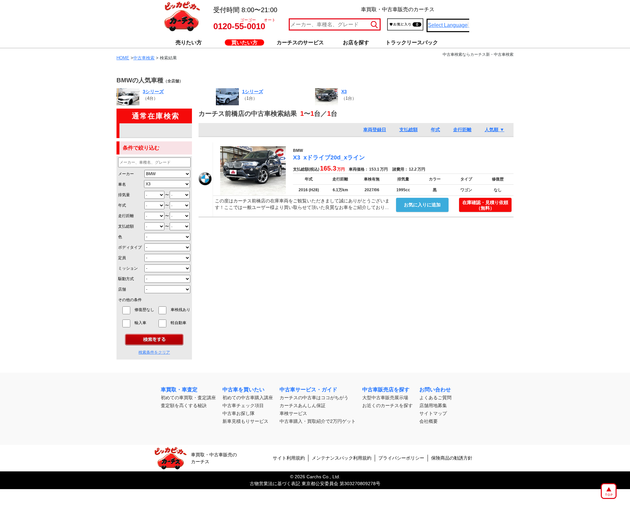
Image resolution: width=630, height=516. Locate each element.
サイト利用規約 (289, 458)
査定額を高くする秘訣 (184, 405)
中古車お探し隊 (238, 413)
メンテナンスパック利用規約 (341, 458)
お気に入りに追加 (422, 204)
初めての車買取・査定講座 (188, 397)
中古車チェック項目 (243, 405)
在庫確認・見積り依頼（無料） (485, 205)
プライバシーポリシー (401, 458)
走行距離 (126, 216)
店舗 (122, 289)
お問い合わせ (435, 389)
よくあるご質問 (435, 397)
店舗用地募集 (433, 405)
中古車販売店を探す (386, 389)
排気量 (124, 195)
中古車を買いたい (243, 389)
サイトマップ (433, 413)
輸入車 (144, 322)
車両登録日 (374, 129)
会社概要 (428, 421)
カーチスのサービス (300, 42)
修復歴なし (144, 309)
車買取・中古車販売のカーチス (214, 458)
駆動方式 (126, 279)
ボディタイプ (130, 247)
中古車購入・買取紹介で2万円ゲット (318, 421)
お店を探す (356, 42)
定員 (122, 258)
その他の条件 (130, 300)
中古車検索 (144, 57)
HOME (122, 57)
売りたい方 (189, 42)
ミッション (128, 268)
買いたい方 (244, 42)
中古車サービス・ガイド (308, 389)
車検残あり (180, 309)
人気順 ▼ (494, 129)
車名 (122, 184)
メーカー (126, 174)
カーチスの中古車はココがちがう (314, 397)
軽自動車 (180, 322)
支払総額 (126, 226)
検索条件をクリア (154, 352)
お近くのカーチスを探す (387, 405)
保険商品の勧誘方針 (451, 458)
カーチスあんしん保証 (303, 405)
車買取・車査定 (179, 389)
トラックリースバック (412, 42)
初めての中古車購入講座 (247, 397)
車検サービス (293, 413)
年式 (122, 205)
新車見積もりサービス (245, 421)
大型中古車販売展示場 (385, 397)
